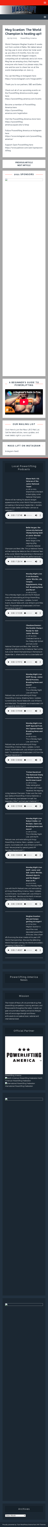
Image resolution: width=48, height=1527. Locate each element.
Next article (24, 165)
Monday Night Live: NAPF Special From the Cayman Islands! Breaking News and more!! (34, 728)
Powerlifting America (28, 38)
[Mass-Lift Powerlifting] (24, 13)
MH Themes (41, 1524)
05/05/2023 (12, 38)
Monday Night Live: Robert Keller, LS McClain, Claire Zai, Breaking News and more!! (34, 823)
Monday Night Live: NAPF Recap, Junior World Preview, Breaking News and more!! (34, 679)
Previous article (24, 162)
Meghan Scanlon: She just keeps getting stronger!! (34, 919)
